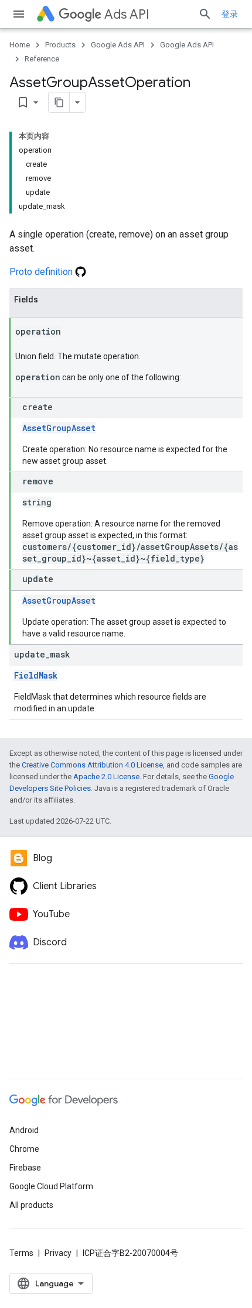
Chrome (24, 1149)
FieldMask (35, 675)
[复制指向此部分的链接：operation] (72, 332)
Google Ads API (118, 44)
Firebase (25, 1167)
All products (31, 1205)
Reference (42, 58)
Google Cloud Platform (51, 1186)
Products (60, 44)
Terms (21, 1253)
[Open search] (205, 14)
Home (19, 44)
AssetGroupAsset (59, 427)
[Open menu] (18, 14)
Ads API (126, 14)
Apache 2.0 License (106, 776)
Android (24, 1130)
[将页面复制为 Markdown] (59, 102)
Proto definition (42, 271)
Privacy (58, 1253)
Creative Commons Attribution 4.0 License (92, 764)
